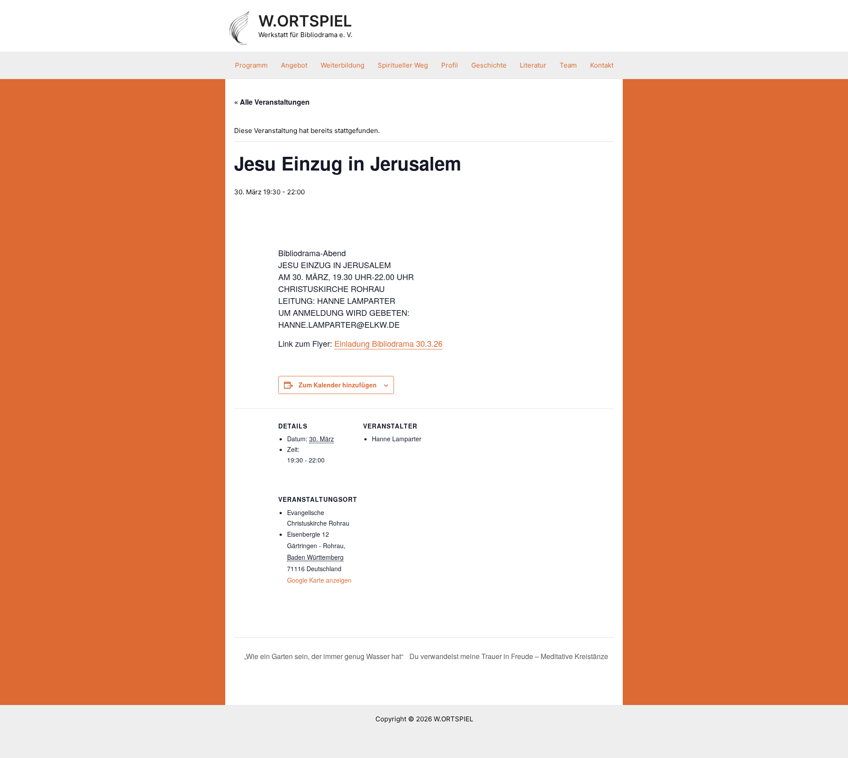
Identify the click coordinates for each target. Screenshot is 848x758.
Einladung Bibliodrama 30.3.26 (388, 343)
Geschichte (489, 65)
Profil (449, 65)
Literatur (533, 65)
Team (568, 65)
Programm (251, 65)
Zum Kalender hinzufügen (338, 384)
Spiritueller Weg (403, 65)
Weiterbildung (342, 65)
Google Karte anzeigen (319, 580)
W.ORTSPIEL (305, 20)
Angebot (294, 65)
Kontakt (601, 65)
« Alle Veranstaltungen (272, 102)
